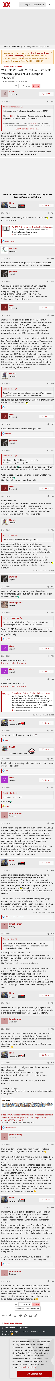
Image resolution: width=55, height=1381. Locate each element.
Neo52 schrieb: (9, 793)
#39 (52, 496)
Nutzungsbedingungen (19, 1331)
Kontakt (5, 1331)
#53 (52, 1063)
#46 (52, 759)
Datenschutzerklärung (28, 1367)
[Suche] (21, 4)
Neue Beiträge (17, 46)
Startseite (5, 1334)
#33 (52, 258)
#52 (52, 1029)
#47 (52, 787)
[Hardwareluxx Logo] (7, 4)
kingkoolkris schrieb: (11, 618)
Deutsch (25, 1327)
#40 (52, 530)
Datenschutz (35, 1331)
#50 (52, 934)
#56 (52, 1281)
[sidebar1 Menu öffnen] (49, 4)
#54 (52, 1144)
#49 (52, 870)
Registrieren (44, 46)
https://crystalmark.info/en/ (13, 663)
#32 (52, 213)
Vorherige (26, 86)
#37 (52, 424)
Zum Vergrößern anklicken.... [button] (27, 129)
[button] (9, 47)
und (14, 917)
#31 (52, 101)
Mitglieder (31, 46)
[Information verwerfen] (51, 53)
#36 (52, 383)
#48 (52, 823)
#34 (52, 281)
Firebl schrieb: (8, 939)
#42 (52, 612)
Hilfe (44, 1331)
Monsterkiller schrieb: (11, 107)
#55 (52, 1207)
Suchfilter (11, 116)
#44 (52, 679)
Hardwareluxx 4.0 (11, 1327)
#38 (52, 450)
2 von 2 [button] (36, 86)
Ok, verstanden (34, 1373)
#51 (52, 1003)
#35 (52, 315)
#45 (52, 731)
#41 (52, 587)
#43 (52, 656)
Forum (5, 46)
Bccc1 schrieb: (8, 389)
